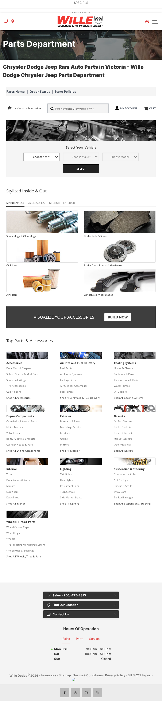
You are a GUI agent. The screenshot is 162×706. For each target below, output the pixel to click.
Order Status (40, 91)
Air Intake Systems (71, 374)
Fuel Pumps (67, 391)
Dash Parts (12, 497)
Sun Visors (12, 492)
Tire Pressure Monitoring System (25, 544)
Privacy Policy (115, 675)
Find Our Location (65, 605)
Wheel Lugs (13, 533)
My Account (128, 108)
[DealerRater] (75, 693)
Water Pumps (122, 386)
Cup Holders (13, 391)
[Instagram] (86, 693)
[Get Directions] (13, 21)
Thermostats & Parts (126, 380)
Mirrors (64, 444)
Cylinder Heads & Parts (20, 444)
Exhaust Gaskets (123, 433)
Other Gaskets (122, 444)
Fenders (65, 433)
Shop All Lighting (70, 503)
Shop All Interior (15, 503)
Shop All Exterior (70, 450)
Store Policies (65, 91)
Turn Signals (67, 492)
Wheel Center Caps (17, 527)
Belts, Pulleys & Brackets (20, 438)
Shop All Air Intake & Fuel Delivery (80, 398)
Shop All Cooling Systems (128, 398)
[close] (155, 3)
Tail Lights (66, 474)
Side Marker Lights (71, 497)
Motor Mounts (14, 427)
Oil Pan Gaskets (123, 421)
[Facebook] (64, 693)
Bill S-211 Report (140, 675)
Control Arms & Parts (126, 474)
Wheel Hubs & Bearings (20, 550)
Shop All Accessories (18, 398)
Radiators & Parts (124, 374)
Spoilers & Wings (16, 380)
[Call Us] (6, 21)
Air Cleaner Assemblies (74, 386)
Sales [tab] (66, 638)
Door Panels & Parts (18, 480)
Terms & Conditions (88, 675)
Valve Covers (14, 433)
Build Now (118, 317)
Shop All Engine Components (23, 450)
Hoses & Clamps (123, 368)
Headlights (66, 480)
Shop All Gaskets (124, 450)
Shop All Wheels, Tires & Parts (24, 556)
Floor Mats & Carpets (18, 368)
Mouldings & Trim (70, 427)
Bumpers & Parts (70, 421)
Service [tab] (94, 638)
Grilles (64, 438)
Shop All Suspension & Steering (132, 503)
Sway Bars (120, 492)
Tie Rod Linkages (124, 497)
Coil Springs (121, 480)
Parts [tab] (79, 638)
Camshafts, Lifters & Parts (21, 421)
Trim (9, 474)
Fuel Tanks (66, 368)
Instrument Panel (70, 486)
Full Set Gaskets (123, 438)
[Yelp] (97, 693)
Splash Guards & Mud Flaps (22, 374)
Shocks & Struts (123, 486)
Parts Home (15, 91)
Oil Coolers (120, 391)
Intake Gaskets (122, 427)
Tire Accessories (16, 386)
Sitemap (65, 675)
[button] (155, 21)
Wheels (10, 539)
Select (81, 168)
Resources (48, 675)
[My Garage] (147, 21)
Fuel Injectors (68, 380)
